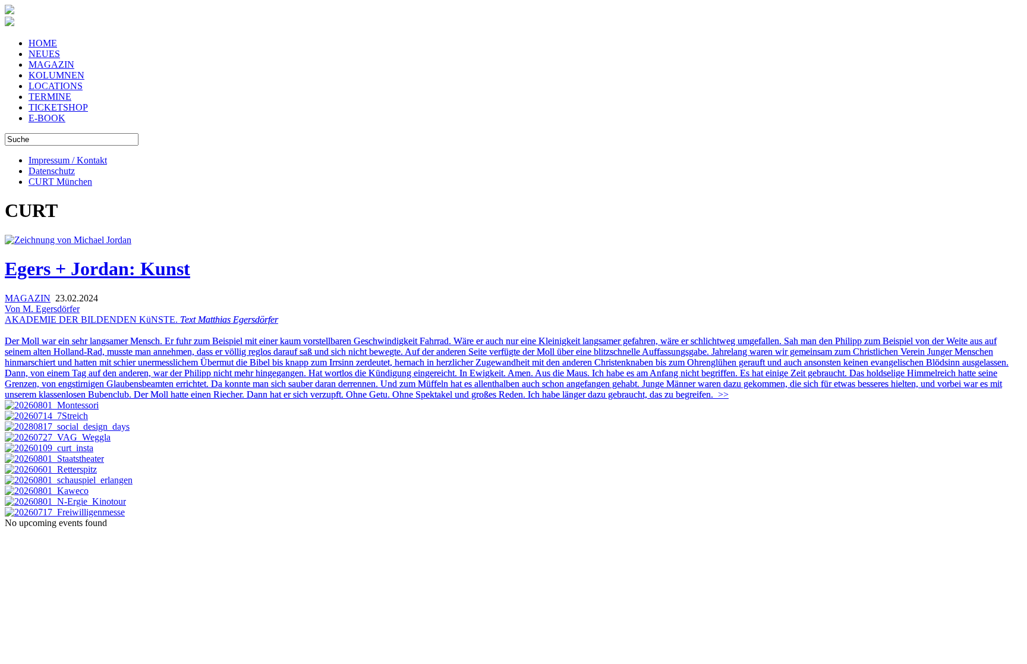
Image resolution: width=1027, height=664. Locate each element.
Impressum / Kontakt (68, 160)
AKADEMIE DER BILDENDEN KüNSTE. (507, 356)
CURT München (60, 182)
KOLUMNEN (56, 75)
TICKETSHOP (58, 107)
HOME (43, 43)
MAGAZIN (51, 64)
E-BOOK (47, 118)
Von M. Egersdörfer (42, 309)
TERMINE (50, 97)
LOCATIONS (56, 86)
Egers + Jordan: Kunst (97, 268)
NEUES (44, 54)
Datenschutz (52, 171)
